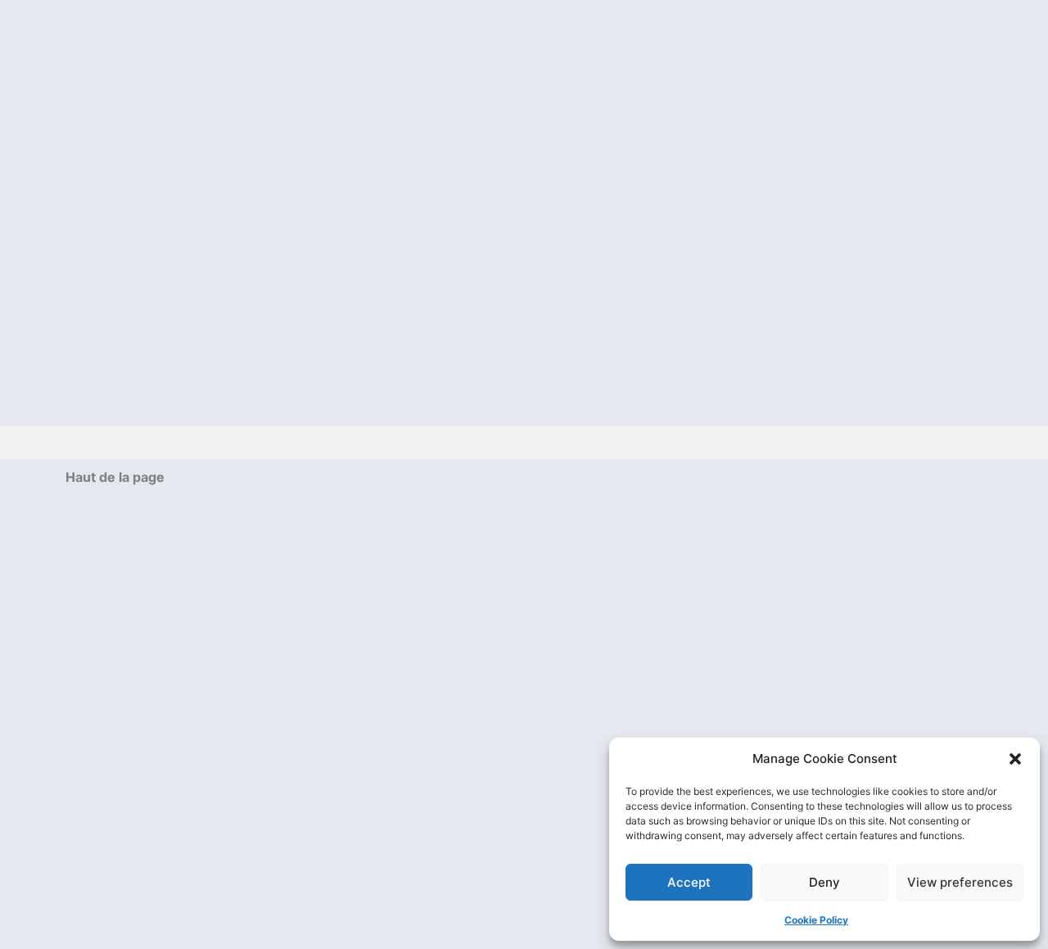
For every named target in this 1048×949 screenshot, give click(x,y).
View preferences (960, 882)
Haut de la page (115, 477)
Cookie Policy (816, 920)
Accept (689, 882)
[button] (1015, 759)
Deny (824, 882)
